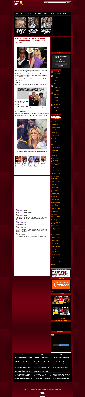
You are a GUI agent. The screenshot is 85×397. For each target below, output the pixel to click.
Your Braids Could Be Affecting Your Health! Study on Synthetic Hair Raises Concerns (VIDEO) (42, 359)
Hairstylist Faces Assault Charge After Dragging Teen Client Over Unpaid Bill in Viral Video (42, 363)
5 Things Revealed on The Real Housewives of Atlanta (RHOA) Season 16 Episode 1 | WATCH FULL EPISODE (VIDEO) (42, 376)
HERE (20, 76)
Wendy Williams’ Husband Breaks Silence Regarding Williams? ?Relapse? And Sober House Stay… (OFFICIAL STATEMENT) (30, 165)
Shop (64, 13)
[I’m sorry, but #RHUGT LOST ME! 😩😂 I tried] (58, 339)
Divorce (20, 172)
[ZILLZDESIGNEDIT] (42, 394)
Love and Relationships (29, 172)
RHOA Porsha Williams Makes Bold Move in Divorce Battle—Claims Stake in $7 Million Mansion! (55, 211)
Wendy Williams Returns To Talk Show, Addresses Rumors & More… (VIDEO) (36, 164)
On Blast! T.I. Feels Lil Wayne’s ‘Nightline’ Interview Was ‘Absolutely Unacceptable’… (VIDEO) (55, 244)
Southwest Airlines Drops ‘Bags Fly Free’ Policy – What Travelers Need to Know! (23, 379)
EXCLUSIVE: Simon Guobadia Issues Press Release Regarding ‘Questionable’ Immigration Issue (33, 31)
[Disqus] (32, 222)
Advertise (38, 13)
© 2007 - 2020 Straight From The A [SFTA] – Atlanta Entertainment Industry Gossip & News (42, 389)
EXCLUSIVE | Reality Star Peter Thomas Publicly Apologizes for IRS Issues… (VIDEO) (42, 380)
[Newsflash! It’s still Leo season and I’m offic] (53, 339)
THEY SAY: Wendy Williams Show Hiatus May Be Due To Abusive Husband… (43, 164)
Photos (23, 13)
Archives (30, 13)
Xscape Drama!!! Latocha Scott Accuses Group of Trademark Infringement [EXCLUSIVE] (61, 363)
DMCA (59, 13)
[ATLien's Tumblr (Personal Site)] (61, 276)
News (18, 172)
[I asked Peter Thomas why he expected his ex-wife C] (68, 339)
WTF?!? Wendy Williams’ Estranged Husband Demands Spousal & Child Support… (30, 40)
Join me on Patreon (55, 290)
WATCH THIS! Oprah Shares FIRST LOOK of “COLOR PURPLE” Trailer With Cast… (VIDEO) (61, 376)
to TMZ (20, 84)
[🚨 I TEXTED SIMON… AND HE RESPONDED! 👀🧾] (63, 342)
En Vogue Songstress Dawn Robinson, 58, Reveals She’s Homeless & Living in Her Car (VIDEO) (46, 31)
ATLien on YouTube (61, 318)
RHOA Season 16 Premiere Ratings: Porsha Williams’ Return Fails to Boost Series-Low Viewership (23, 376)
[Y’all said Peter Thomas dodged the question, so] (63, 339)
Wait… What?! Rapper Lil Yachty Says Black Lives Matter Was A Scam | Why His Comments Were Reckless (23, 371)
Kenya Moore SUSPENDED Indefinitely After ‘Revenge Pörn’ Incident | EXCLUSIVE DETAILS (55, 173)
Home (16, 13)
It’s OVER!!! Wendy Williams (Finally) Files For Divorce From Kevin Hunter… (18, 164)
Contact (52, 13)
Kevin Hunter (23, 172)
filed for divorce (22, 75)
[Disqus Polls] (32, 191)
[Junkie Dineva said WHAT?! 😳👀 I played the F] (58, 342)
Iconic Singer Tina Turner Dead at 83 (60, 370)
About (46, 13)
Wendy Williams (39, 172)
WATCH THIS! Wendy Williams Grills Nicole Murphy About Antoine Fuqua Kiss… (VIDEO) (24, 165)
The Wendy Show (34, 172)
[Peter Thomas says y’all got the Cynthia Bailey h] (53, 342)
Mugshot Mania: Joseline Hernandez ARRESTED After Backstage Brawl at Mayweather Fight (60, 367)
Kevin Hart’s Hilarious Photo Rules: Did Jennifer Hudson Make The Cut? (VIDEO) (42, 366)
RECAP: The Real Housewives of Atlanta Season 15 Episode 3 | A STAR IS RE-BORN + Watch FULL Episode (61, 380)
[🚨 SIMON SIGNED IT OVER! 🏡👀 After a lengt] (68, 342)
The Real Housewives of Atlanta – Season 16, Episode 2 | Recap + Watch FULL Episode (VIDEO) (20, 31)
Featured (16, 172)
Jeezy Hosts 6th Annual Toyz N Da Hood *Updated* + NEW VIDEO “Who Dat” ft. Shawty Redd (55, 149)
